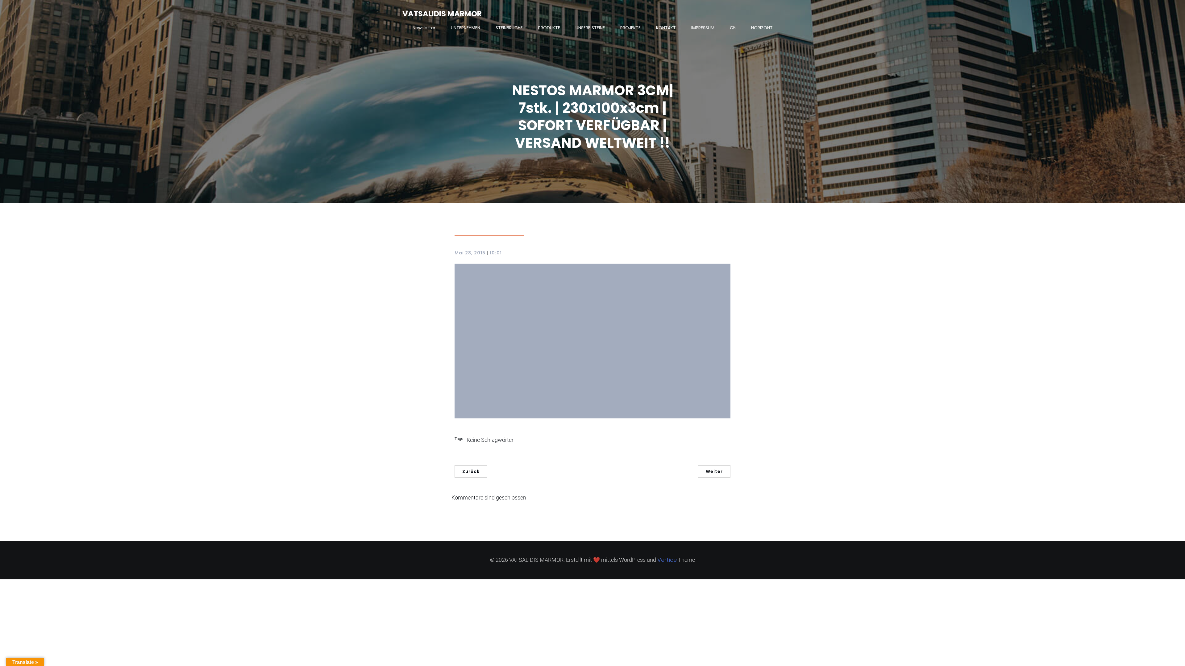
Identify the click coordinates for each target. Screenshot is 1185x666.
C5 (733, 28)
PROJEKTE (630, 28)
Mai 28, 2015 (470, 253)
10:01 (496, 253)
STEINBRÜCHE (509, 28)
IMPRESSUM (702, 28)
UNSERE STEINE (590, 28)
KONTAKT (666, 28)
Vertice (667, 560)
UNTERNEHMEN (465, 28)
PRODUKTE (549, 28)
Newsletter (424, 28)
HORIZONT (762, 28)
